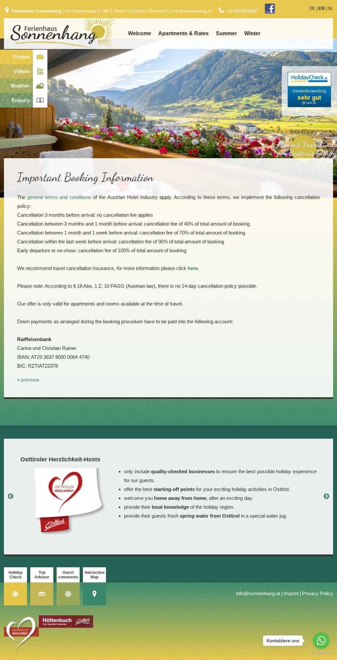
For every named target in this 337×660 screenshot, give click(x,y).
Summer (226, 33)
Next (326, 496)
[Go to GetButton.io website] (321, 653)
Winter (252, 33)
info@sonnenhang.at (192, 11)
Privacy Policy (317, 593)
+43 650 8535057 (241, 11)
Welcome (139, 33)
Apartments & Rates (183, 33)
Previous (10, 496)
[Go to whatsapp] (321, 640)
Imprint (291, 593)
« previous (28, 379)
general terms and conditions (59, 197)
